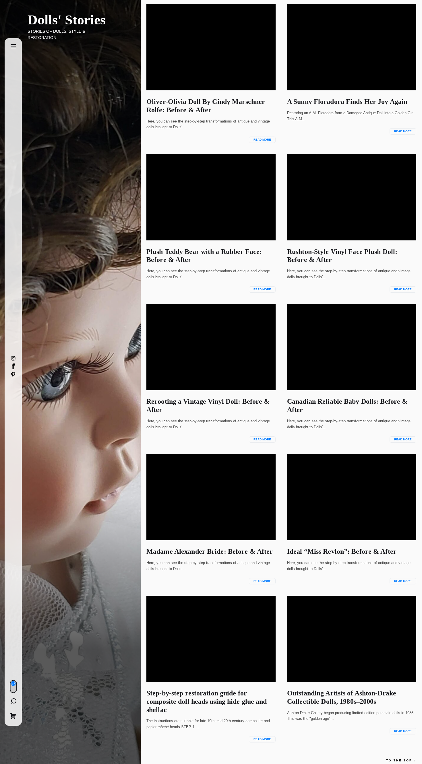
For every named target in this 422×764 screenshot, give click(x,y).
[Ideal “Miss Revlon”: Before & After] (351, 497)
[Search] (13, 701)
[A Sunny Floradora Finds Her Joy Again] (351, 47)
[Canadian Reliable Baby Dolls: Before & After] (351, 347)
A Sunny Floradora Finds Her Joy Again (347, 101)
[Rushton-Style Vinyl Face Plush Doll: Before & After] (351, 197)
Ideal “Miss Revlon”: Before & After (341, 551)
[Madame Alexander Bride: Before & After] (211, 497)
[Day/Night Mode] (13, 687)
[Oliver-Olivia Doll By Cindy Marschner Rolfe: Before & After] (211, 47)
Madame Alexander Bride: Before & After (209, 551)
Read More (262, 139)
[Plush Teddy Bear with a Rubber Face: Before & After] (211, 197)
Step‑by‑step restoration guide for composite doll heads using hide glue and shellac (206, 701)
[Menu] (13, 46)
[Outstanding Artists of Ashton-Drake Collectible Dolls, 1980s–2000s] (351, 639)
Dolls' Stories (67, 19)
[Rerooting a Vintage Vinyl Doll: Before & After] (211, 347)
